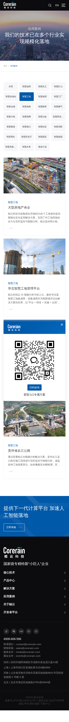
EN (57, 5)
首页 (5, 66)
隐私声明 (24, 703)
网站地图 (34, 703)
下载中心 (45, 703)
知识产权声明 (56, 700)
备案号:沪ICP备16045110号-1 (21, 700)
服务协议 (43, 700)
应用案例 (13, 66)
